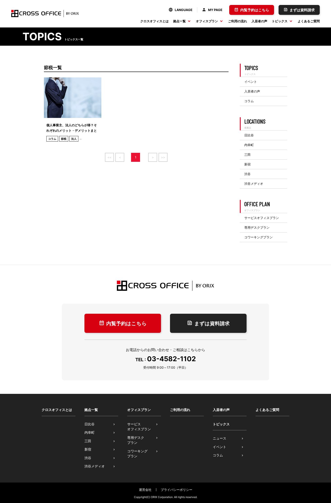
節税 (63, 138)
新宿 (247, 164)
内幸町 (249, 145)
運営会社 (145, 489)
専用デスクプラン (257, 227)
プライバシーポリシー (176, 489)
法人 (74, 138)
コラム (52, 138)
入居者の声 (259, 21)
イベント (250, 81)
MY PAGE (215, 10)
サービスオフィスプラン (261, 217)
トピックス (280, 21)
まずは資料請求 (302, 10)
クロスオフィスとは (154, 21)
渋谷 (247, 174)
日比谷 (249, 135)
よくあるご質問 (309, 21)
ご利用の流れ (237, 21)
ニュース (219, 438)
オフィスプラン (207, 21)
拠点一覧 (179, 21)
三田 (247, 154)
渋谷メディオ (253, 183)
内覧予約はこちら (254, 10)
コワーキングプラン (258, 237)
